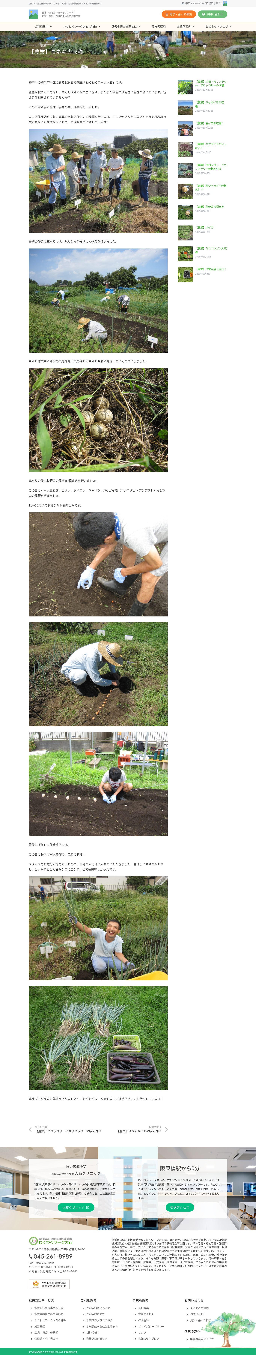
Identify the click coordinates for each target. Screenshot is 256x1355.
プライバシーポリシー (151, 1326)
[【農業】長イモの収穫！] (202, 128)
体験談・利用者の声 (46, 1338)
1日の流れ (92, 1332)
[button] (51, 26)
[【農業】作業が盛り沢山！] (202, 274)
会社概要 (143, 1308)
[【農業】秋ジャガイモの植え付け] (202, 191)
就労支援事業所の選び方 (48, 1314)
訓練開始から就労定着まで (102, 1326)
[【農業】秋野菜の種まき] (202, 212)
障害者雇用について (202, 1339)
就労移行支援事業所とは (48, 1308)
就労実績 (39, 1326)
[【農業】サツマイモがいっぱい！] (202, 149)
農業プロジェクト (96, 1338)
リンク (142, 1332)
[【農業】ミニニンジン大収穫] (202, 253)
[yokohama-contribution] (128, 1284)
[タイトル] (33, 14)
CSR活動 (143, 1320)
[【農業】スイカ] (202, 232)
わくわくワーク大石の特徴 (50, 1320)
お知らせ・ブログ (148, 1338)
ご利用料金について (98, 1308)
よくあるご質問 (199, 1308)
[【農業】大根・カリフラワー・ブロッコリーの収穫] (202, 87)
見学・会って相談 (200, 1320)
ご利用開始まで (95, 1314)
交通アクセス (146, 1314)
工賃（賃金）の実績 (46, 1332)
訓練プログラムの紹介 (99, 1320)
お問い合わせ (198, 1314)
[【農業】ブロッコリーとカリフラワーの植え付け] (202, 170)
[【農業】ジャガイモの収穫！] (202, 107)
